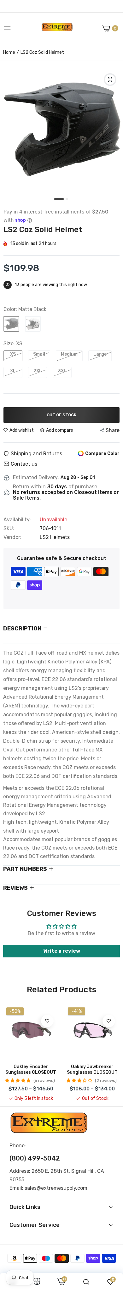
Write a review (61, 951)
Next (112, 1053)
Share (113, 430)
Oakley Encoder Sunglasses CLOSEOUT (30, 1069)
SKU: (8, 528)
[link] (47, 1021)
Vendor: (12, 537)
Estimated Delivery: (36, 477)
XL (13, 371)
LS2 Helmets (55, 537)
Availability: (17, 520)
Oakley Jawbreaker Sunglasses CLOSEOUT (92, 1069)
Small (39, 354)
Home (9, 52)
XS (13, 354)
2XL (37, 371)
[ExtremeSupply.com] (57, 28)
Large (100, 354)
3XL (62, 371)
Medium (69, 354)
